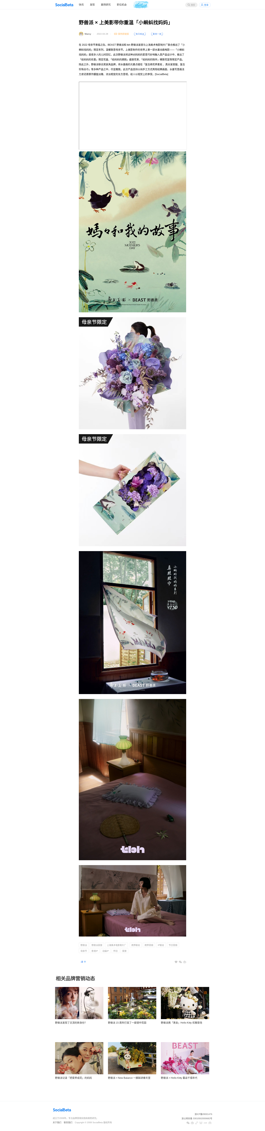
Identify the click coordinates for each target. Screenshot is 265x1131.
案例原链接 (123, 34)
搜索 (193, 5)
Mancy (88, 34)
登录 (206, 5)
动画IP (105, 951)
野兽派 (84, 945)
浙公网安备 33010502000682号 (197, 1118)
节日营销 (173, 945)
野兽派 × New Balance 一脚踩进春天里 (129, 1078)
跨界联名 (135, 945)
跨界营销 (149, 945)
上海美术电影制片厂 (116, 945)
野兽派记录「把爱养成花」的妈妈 (73, 1078)
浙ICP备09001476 (203, 1114)
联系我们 (68, 1122)
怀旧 (115, 951)
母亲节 (84, 951)
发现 (92, 4)
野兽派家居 (97, 945)
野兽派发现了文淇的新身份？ (71, 1022)
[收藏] (176, 961)
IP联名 (161, 945)
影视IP (95, 951)
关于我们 (57, 1122)
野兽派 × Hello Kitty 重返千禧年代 (179, 1078)
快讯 (81, 4)
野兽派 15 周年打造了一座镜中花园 (127, 1022)
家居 (124, 951)
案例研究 (106, 4)
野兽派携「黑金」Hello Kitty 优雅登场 (181, 1022)
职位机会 (122, 4)
